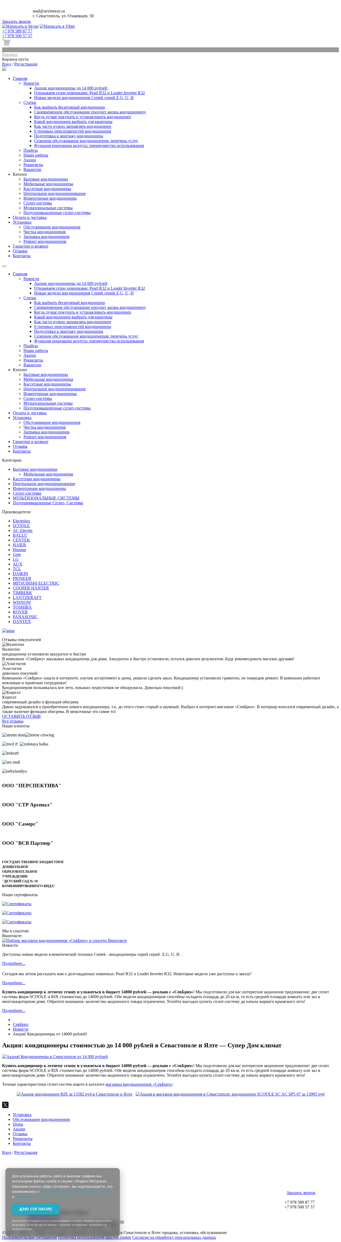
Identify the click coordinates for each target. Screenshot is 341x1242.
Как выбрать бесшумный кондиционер (69, 107)
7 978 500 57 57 (17, 36)
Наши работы (35, 155)
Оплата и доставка (30, 217)
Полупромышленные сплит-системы (57, 212)
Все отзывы (12, 721)
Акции (29, 160)
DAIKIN (20, 573)
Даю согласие (35, 1209)
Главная (20, 78)
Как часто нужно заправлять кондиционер (72, 126)
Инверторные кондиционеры (50, 198)
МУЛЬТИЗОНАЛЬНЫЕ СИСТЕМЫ (46, 498)
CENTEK (21, 540)
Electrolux (21, 521)
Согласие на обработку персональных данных (174, 1237)
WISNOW (22, 602)
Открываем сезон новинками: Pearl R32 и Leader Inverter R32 (89, 93)
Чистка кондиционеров (44, 231)
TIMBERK (22, 593)
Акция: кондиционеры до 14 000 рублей (70, 88)
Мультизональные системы (48, 208)
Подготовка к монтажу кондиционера (68, 136)
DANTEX (22, 621)
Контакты (22, 255)
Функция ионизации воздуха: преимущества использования (89, 145)
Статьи (29, 102)
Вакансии (32, 169)
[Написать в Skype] (20, 26)
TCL (17, 569)
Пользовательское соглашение (29, 1237)
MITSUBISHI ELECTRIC (36, 583)
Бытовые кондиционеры (45, 179)
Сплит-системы (37, 203)
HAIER (19, 545)
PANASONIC (25, 616)
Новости (31, 83)
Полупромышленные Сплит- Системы (48, 503)
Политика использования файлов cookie (94, 1237)
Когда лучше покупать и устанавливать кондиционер (82, 116)
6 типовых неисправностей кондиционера (72, 131)
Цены (18, 1124)
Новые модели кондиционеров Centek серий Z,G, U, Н (84, 97)
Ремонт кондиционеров (44, 241)
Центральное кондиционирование (54, 193)
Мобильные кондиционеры (48, 184)
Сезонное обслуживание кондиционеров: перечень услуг (86, 140)
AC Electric (23, 530)
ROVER (20, 612)
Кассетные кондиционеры (47, 188)
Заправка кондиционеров (46, 236)
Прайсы (30, 150)
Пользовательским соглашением (43, 1197)
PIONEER (22, 578)
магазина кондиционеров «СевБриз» (138, 1084)
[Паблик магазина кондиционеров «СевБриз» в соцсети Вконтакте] (64, 940)
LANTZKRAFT (27, 597)
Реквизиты (33, 164)
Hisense (19, 549)
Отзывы (20, 251)
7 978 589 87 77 (17, 31)
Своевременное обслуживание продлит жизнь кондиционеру (90, 112)
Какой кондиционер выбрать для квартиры (73, 121)
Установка (22, 222)
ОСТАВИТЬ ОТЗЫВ (21, 716)
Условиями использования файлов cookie (76, 1191)
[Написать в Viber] (57, 26)
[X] (5, 1105)
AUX (17, 564)
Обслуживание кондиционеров (51, 227)
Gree (17, 554)
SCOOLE (21, 525)
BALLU (20, 535)
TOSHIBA (22, 607)
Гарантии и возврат (30, 246)
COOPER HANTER (31, 588)
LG (16, 559)
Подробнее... (13, 963)
